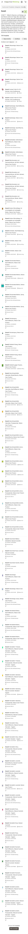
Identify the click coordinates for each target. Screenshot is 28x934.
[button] (14, 49)
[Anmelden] (21, 1)
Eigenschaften (7, 38)
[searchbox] (14, 7)
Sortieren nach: (5, 42)
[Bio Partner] (12, 2)
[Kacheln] (22, 11)
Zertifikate (17, 38)
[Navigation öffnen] (2, 2)
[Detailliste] (25, 11)
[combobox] (14, 7)
